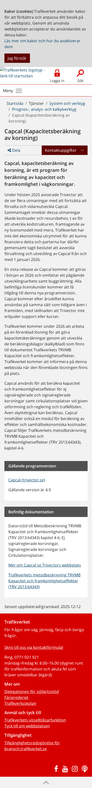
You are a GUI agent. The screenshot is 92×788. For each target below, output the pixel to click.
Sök (80, 80)
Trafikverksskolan (20, 703)
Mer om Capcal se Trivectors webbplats (44, 565)
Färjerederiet (16, 697)
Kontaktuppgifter (61, 150)
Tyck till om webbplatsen (27, 726)
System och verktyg (67, 103)
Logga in (57, 80)
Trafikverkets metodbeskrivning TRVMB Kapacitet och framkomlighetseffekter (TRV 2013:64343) (44, 580)
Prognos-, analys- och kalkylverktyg (44, 109)
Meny (8, 90)
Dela (15, 150)
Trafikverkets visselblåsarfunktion (35, 720)
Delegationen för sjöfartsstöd (31, 691)
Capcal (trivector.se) (26, 480)
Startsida (15, 103)
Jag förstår (17, 58)
